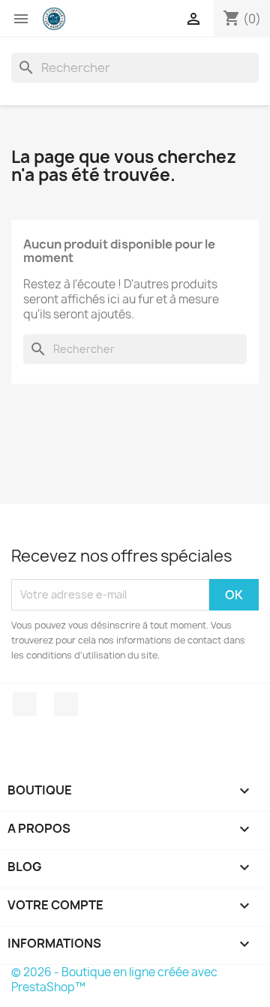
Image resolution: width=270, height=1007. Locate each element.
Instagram (66, 704)
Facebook (25, 704)
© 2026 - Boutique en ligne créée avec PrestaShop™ (114, 979)
